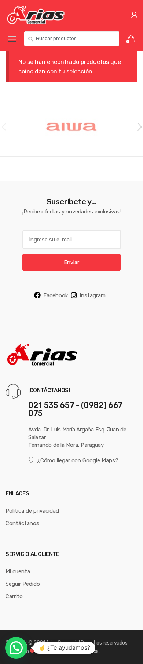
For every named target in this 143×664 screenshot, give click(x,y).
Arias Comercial (63, 642)
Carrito (14, 596)
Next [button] (139, 126)
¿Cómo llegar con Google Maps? (77, 460)
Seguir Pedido (23, 583)
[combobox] (71, 38)
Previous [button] (3, 126)
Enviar (71, 262)
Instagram (93, 295)
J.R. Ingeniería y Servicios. (71, 651)
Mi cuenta (18, 571)
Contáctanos (22, 523)
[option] (71, 127)
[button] (16, 648)
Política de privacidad (32, 510)
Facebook (55, 295)
